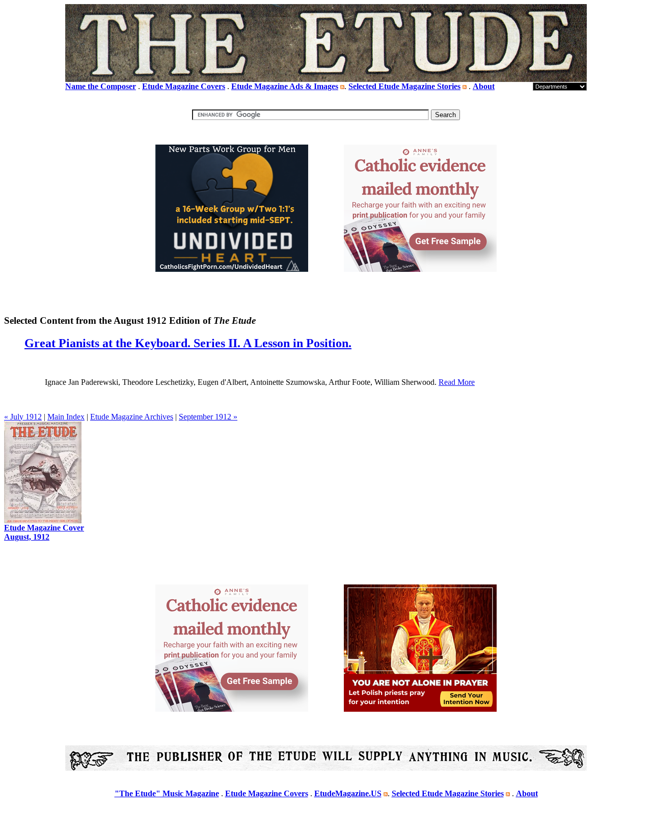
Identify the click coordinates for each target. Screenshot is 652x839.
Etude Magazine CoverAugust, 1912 (44, 532)
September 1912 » (208, 416)
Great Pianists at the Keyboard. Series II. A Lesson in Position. (187, 343)
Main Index (66, 416)
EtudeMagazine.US (348, 793)
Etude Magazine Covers (183, 86)
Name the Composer (100, 86)
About (484, 86)
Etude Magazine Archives (131, 416)
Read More (457, 382)
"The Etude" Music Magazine (167, 793)
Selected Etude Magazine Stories (404, 86)
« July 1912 (23, 416)
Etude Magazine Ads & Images (284, 86)
